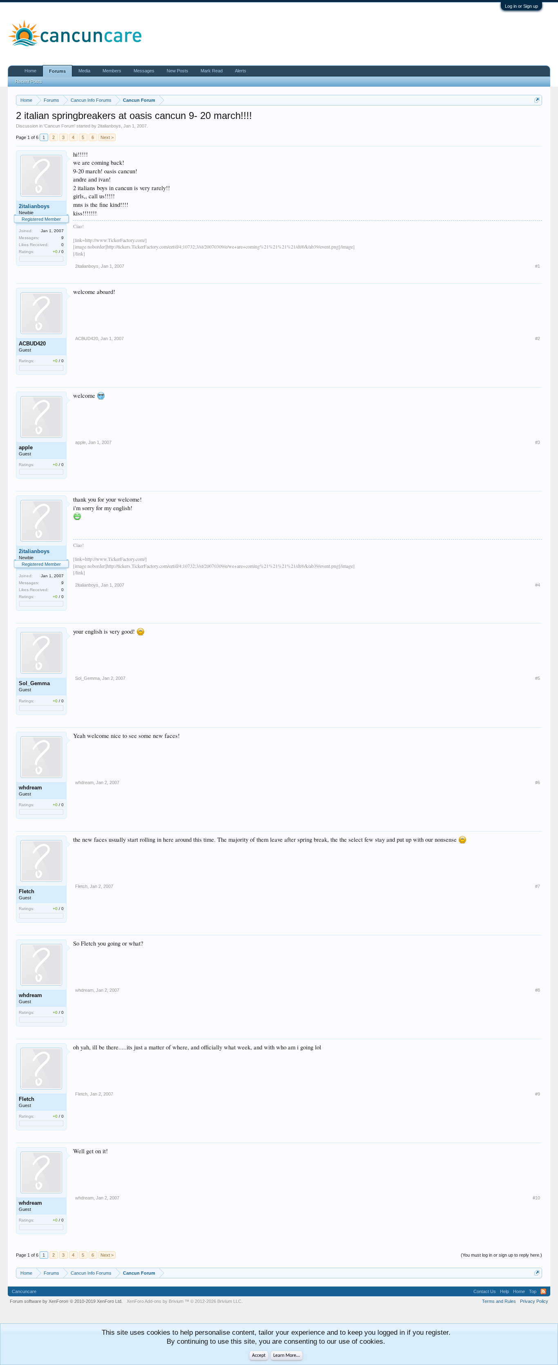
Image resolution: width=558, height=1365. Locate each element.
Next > (107, 137)
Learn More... (286, 1355)
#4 (537, 585)
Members (112, 70)
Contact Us (484, 1291)
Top (532, 1291)
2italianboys (109, 125)
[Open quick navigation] (537, 100)
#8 (537, 990)
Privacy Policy (534, 1301)
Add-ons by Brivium (185, 1301)
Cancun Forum (59, 125)
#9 (537, 1094)
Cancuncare (24, 1291)
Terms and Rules (499, 1301)
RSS (543, 1291)
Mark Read (212, 70)
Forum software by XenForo (66, 1301)
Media (84, 70)
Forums (57, 71)
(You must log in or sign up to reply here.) (501, 1255)
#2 (537, 338)
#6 (537, 782)
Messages (144, 70)
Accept (259, 1355)
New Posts (177, 70)
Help (504, 1291)
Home (30, 70)
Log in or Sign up (521, 6)
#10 (536, 1197)
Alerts (240, 70)
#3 (537, 442)
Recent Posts (28, 81)
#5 (537, 678)
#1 (537, 266)
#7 (537, 886)
